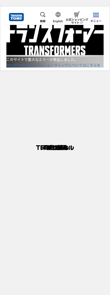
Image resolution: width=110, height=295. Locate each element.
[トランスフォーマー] (55, 40)
